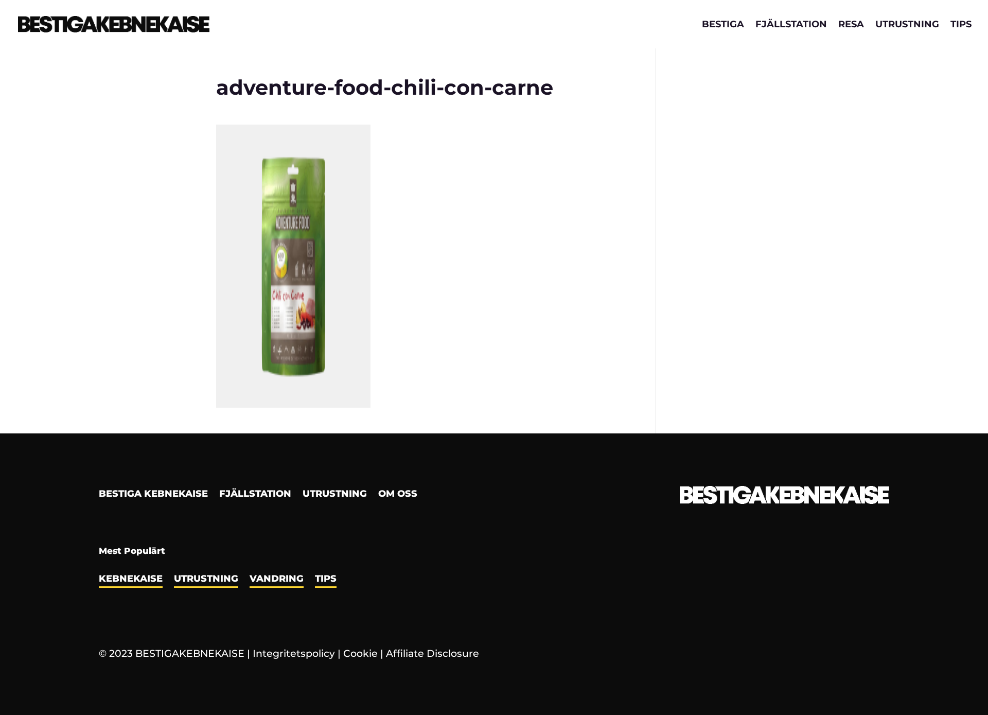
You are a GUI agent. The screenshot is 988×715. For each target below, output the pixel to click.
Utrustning (907, 25)
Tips (961, 25)
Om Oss (397, 494)
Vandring (277, 579)
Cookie (360, 653)
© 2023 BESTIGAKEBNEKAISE (171, 653)
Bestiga (723, 25)
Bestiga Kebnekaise (153, 494)
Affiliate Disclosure (432, 653)
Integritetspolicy (294, 653)
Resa (851, 25)
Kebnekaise (131, 579)
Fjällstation (791, 25)
